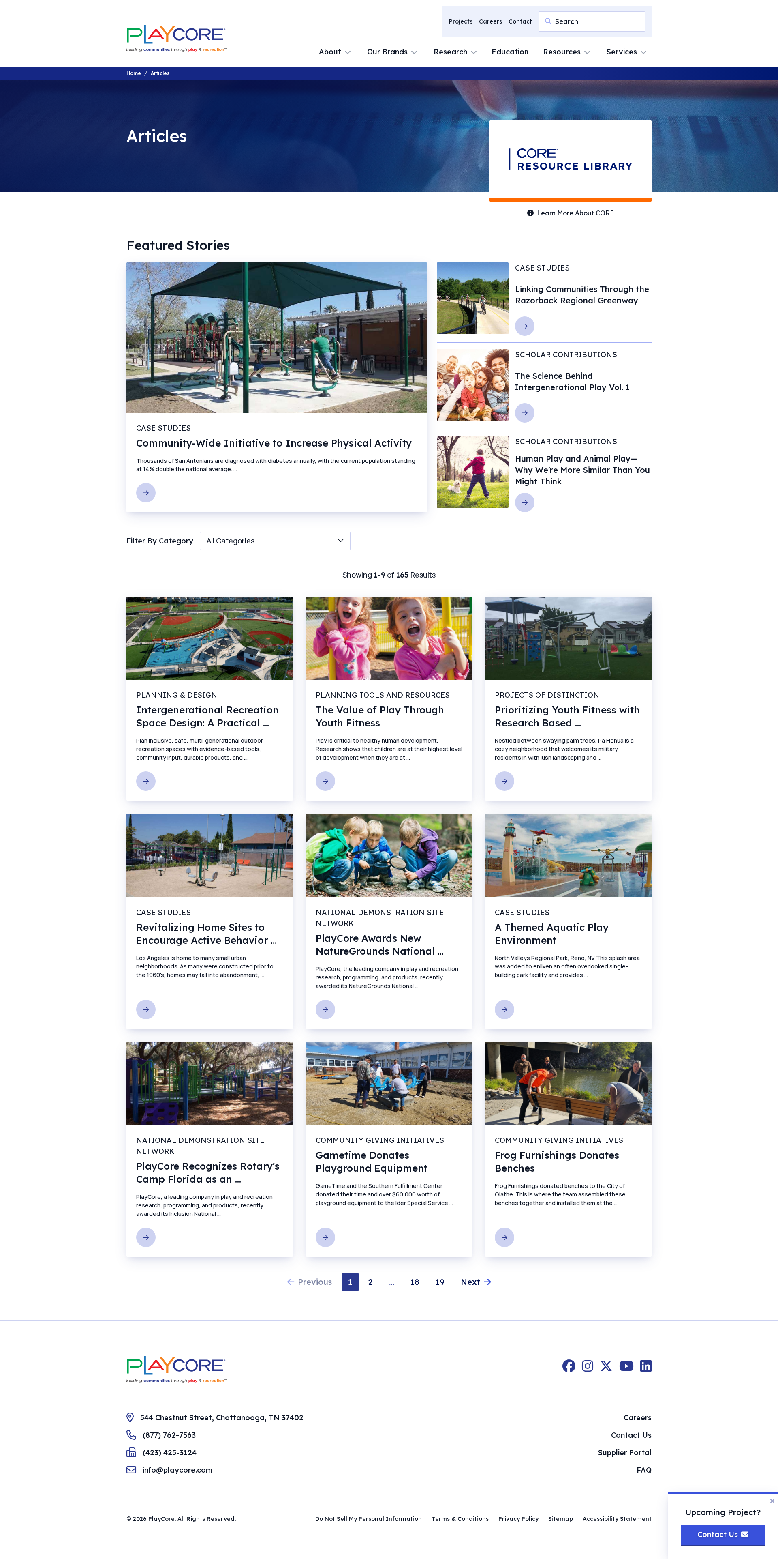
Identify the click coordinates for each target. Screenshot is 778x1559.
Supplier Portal (625, 1452)
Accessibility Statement (617, 1518)
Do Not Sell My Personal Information (368, 1518)
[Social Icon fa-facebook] (568, 1369)
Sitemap (560, 1518)
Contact (520, 21)
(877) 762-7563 (169, 1435)
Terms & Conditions (460, 1518)
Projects (460, 21)
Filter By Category (159, 540)
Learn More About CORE (575, 213)
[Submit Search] (548, 21)
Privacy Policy (518, 1518)
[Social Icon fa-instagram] (587, 1369)
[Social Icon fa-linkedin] (646, 1369)
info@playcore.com (177, 1470)
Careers (490, 21)
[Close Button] (772, 1501)
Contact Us (631, 1435)
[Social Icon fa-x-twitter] (606, 1369)
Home (133, 73)
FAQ (644, 1470)
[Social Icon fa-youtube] (626, 1369)
